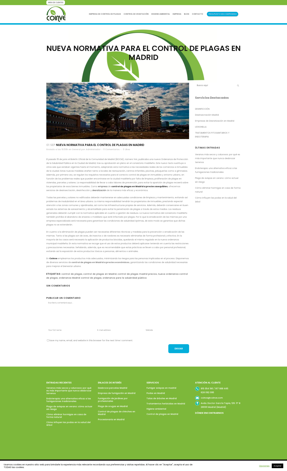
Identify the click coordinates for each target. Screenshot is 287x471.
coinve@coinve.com (212, 397)
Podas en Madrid (155, 393)
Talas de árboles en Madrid (161, 398)
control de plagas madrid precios (137, 273)
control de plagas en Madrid (100, 273)
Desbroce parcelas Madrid (112, 388)
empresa (102, 186)
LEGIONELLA (200, 126)
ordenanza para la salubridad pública (125, 277)
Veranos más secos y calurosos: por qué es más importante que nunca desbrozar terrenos (217, 158)
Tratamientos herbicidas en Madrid (165, 403)
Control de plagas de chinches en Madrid (116, 413)
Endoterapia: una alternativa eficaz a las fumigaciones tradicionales (68, 400)
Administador (93, 149)
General (76, 149)
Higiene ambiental (156, 409)
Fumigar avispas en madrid (161, 388)
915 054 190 (207, 388)
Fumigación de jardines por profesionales (113, 399)
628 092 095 (207, 392)
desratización (99, 190)
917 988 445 (221, 388)
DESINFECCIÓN (202, 108)
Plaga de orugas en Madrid (113, 406)
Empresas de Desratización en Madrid (214, 120)
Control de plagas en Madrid (162, 414)
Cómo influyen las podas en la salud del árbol (68, 423)
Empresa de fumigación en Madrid (116, 393)
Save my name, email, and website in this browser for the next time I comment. (91, 340)
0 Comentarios (111, 149)
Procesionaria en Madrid (111, 419)
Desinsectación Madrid (207, 114)
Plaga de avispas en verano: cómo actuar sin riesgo (69, 408)
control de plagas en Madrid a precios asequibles (139, 186)
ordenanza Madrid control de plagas (80, 277)
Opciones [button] (264, 466)
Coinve (53, 258)
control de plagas (72, 273)
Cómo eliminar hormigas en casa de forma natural (66, 415)
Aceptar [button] (277, 465)
